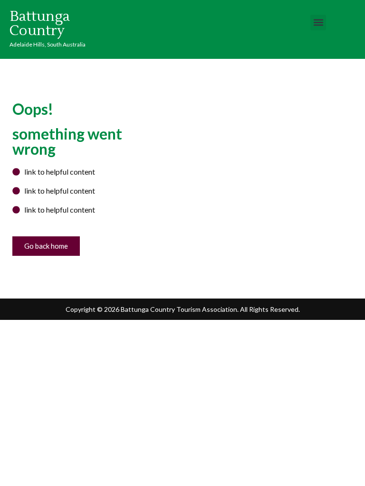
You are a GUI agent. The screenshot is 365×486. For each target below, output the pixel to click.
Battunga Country (40, 23)
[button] (318, 22)
